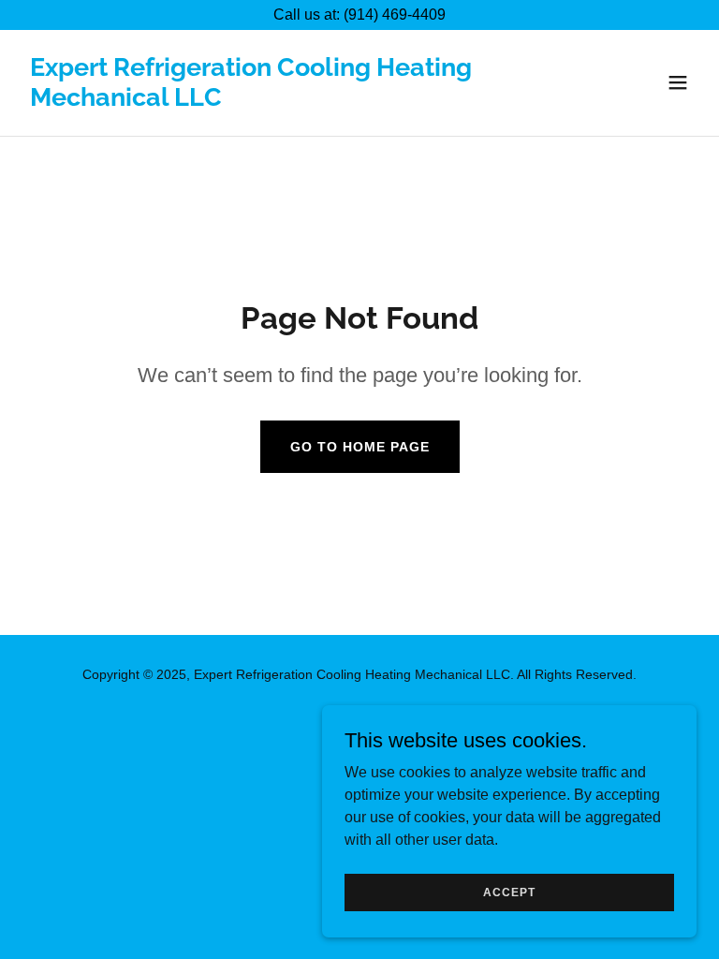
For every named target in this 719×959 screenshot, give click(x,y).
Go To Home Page (360, 446)
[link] (258, 101)
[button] (678, 82)
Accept (509, 891)
